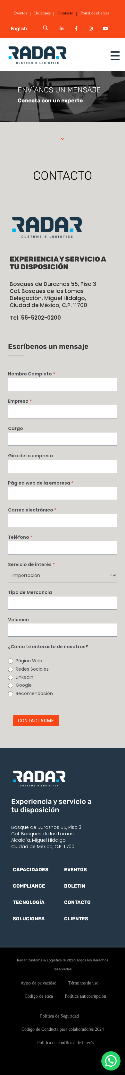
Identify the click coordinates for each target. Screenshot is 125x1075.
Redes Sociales (32, 669)
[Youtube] (105, 28)
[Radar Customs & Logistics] (49, 54)
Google (24, 685)
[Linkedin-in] (61, 28)
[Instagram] (90, 28)
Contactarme (36, 720)
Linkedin (24, 677)
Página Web (29, 661)
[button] (111, 1061)
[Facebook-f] (76, 28)
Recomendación (34, 693)
